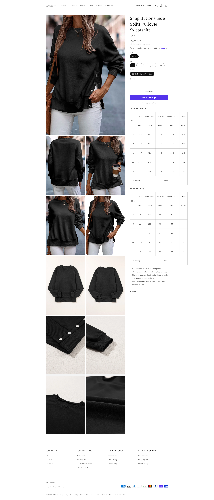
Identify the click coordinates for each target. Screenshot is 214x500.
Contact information (120, 495)
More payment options (149, 103)
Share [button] (134, 292)
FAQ (47, 456)
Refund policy (74, 495)
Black (134, 56)
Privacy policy (84, 495)
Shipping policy (106, 495)
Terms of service (95, 495)
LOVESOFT (53, 495)
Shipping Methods (144, 460)
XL (153, 65)
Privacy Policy (112, 464)
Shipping (133, 44)
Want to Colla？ (82, 468)
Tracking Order (82, 460)
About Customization (84, 464)
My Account (81, 456)
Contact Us (50, 464)
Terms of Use (112, 456)
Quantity (132, 79)
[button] (65, 5)
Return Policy (112, 460)
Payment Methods (144, 456)
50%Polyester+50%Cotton (142, 74)
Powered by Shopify (62, 495)
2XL (160, 65)
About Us (49, 460)
